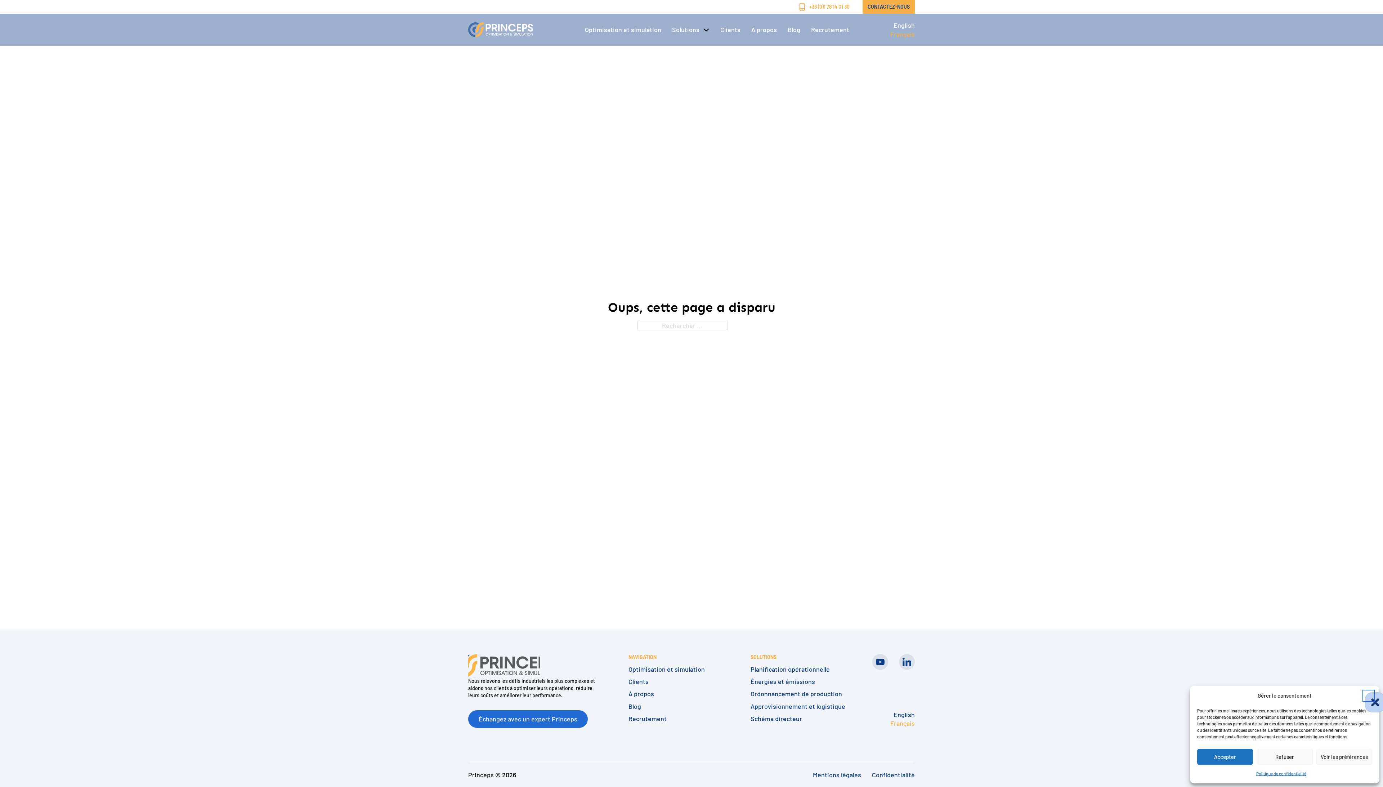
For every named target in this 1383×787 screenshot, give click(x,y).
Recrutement (830, 30)
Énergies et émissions (783, 681)
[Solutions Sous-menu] (706, 30)
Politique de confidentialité (1281, 773)
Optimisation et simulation (623, 30)
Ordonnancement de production (796, 694)
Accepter (1225, 756)
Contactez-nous (889, 7)
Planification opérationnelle (790, 669)
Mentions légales (837, 775)
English (904, 25)
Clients (730, 30)
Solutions (685, 30)
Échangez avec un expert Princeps (528, 719)
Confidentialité (893, 775)
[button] (1368, 695)
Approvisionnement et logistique (798, 706)
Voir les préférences (1344, 756)
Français (902, 34)
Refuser (1284, 756)
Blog (794, 30)
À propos (764, 30)
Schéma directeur (776, 718)
